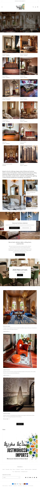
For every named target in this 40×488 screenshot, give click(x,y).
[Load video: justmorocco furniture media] (20, 447)
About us (14, 469)
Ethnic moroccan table (23, 98)
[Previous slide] (18, 287)
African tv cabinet (5, 76)
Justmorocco (6, 485)
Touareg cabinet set (5, 120)
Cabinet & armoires (25, 227)
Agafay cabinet (22, 120)
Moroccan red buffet (23, 142)
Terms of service (20, 485)
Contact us (22, 469)
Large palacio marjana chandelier (7, 164)
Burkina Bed (22, 164)
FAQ (13, 471)
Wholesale (18, 469)
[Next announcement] (38, 1)
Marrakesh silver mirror (5, 54)
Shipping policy (25, 485)
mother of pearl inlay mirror (6, 98)
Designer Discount (17, 471)
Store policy (7, 469)
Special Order (34, 469)
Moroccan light (5, 418)
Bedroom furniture (14, 227)
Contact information (30, 485)
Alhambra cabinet (22, 76)
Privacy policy (15, 485)
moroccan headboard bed (31, 208)
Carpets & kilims (6, 331)
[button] (2, 7)
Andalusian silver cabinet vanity (30, 192)
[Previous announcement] (2, 1)
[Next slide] (22, 287)
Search (4, 469)
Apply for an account (28, 469)
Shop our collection (20, 254)
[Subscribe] (19, 477)
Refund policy (10, 485)
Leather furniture (6, 375)
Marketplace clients (24, 471)
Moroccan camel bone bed (24, 54)
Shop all (20, 22)
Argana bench (4, 142)
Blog (11, 469)
